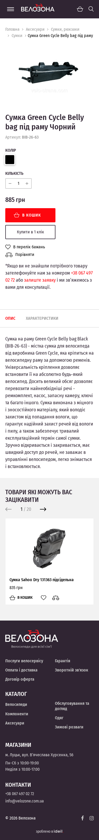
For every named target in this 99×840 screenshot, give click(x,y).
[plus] (27, 183)
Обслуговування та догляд (72, 706)
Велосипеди (16, 704)
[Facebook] (82, 818)
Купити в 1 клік (30, 231)
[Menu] (10, 9)
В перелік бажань (29, 247)
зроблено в (45, 831)
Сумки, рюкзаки (65, 29)
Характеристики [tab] (42, 318)
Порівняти (24, 254)
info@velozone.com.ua (24, 801)
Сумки (17, 35)
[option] (49, 72)
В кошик (31, 215)
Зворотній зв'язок (71, 670)
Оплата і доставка (21, 670)
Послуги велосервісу (24, 660)
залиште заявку (40, 280)
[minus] (10, 183)
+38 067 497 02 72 (19, 793)
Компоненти (16, 713)
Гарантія (62, 660)
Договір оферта (19, 679)
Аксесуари (35, 29)
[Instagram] (92, 818)
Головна (12, 29)
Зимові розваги (69, 726)
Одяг (59, 717)
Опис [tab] (10, 318)
